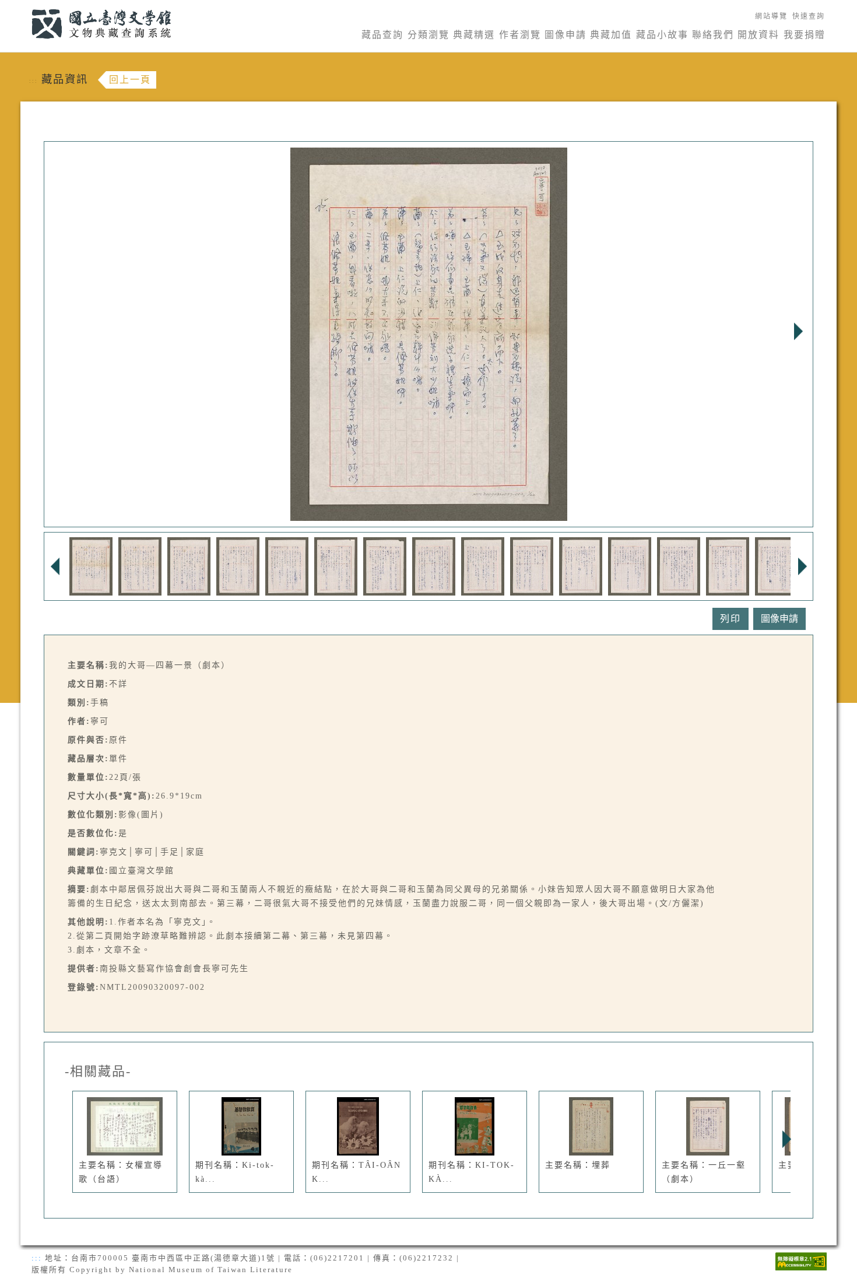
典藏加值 (611, 35)
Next (798, 331)
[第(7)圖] (384, 565)
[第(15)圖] (776, 565)
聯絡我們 (713, 35)
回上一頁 (130, 80)
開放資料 (758, 35)
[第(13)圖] (678, 565)
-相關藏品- (98, 1072)
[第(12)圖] (629, 565)
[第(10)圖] (531, 565)
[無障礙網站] (801, 1260)
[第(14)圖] (727, 565)
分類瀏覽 (428, 35)
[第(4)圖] (237, 565)
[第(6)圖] (335, 565)
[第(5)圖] (286, 565)
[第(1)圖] (91, 565)
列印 (730, 619)
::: (24, 6)
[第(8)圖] (433, 565)
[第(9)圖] (482, 565)
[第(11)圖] (580, 565)
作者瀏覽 (520, 35)
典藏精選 (474, 35)
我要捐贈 (805, 35)
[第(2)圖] (139, 565)
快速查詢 (808, 16)
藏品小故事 (662, 35)
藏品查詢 (382, 35)
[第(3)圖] (188, 565)
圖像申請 (565, 35)
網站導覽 (771, 16)
